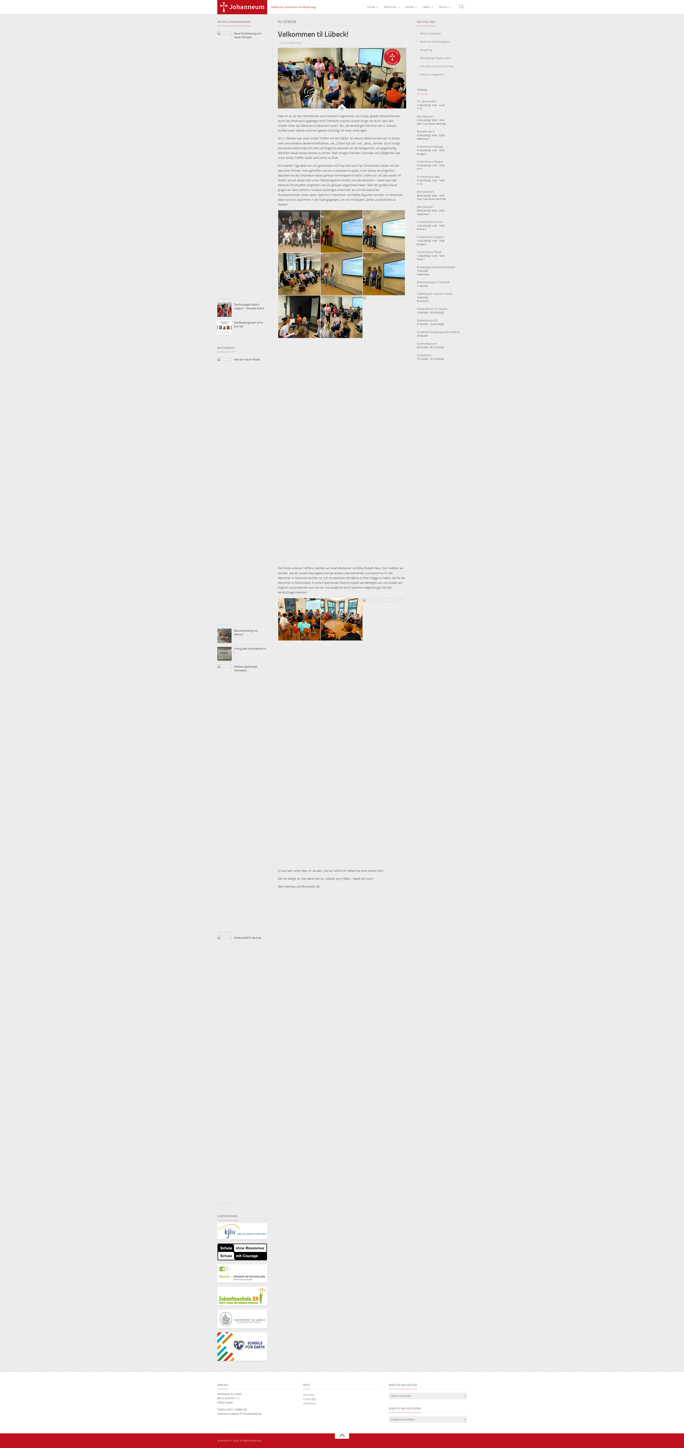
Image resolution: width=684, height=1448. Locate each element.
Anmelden (309, 1394)
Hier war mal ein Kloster (247, 359)
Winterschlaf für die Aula (247, 937)
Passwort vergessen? (432, 74)
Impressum (309, 1403)
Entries (309, 1399)
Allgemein (287, 22)
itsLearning (426, 50)
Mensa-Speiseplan (430, 33)
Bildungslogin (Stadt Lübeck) (435, 58)
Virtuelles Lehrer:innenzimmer (437, 66)
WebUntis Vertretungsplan (435, 41)
